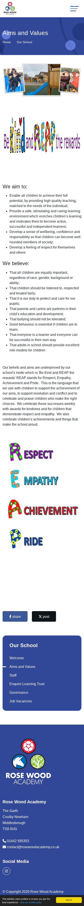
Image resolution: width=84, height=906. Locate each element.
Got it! (69, 899)
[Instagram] (6, 871)
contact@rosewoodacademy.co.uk (33, 847)
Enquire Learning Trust (26, 684)
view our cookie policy (31, 902)
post (45, 616)
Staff (12, 675)
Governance (18, 692)
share (16, 616)
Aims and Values (22, 666)
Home (7, 42)
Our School (24, 42)
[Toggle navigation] (74, 8)
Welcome (16, 658)
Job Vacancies (20, 701)
